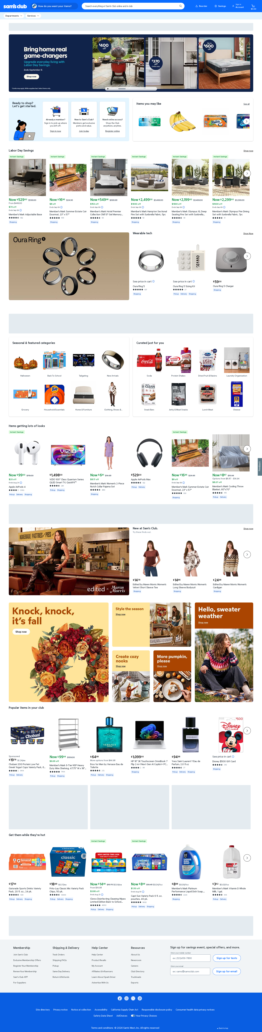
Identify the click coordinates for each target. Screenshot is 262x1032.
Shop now (248, 150)
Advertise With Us (100, 982)
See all (247, 104)
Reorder (203, 6)
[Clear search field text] (173, 6)
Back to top (223, 1028)
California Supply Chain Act (124, 1009)
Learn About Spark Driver (104, 976)
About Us (135, 954)
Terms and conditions (102, 1027)
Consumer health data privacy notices (195, 1009)
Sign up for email (226, 971)
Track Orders (59, 954)
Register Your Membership (25, 965)
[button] (238, 6)
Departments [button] (12, 15)
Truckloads (136, 976)
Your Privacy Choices (146, 1015)
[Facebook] (120, 998)
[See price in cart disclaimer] (153, 281)
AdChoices (121, 1015)
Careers (134, 965)
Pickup (56, 965)
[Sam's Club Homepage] (15, 6)
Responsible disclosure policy (157, 1009)
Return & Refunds (61, 976)
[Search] (180, 6)
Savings (222, 6)
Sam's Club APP (20, 976)
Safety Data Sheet (103, 1015)
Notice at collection (81, 1009)
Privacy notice (60, 1009)
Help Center (97, 954)
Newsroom (136, 960)
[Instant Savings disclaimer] (20, 210)
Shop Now (248, 233)
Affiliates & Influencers (102, 971)
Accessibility (101, 1009)
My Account (97, 965)
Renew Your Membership (25, 971)
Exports (134, 982)
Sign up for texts (227, 958)
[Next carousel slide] (141, 89)
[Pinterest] (140, 998)
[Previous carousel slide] (116, 89)
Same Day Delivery (61, 971)
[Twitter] (133, 998)
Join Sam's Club (20, 954)
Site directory (43, 1009)
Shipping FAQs (60, 960)
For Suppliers (19, 982)
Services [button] (31, 15)
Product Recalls (99, 960)
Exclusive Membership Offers (27, 960)
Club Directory (137, 971)
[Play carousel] (108, 89)
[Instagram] (126, 998)
